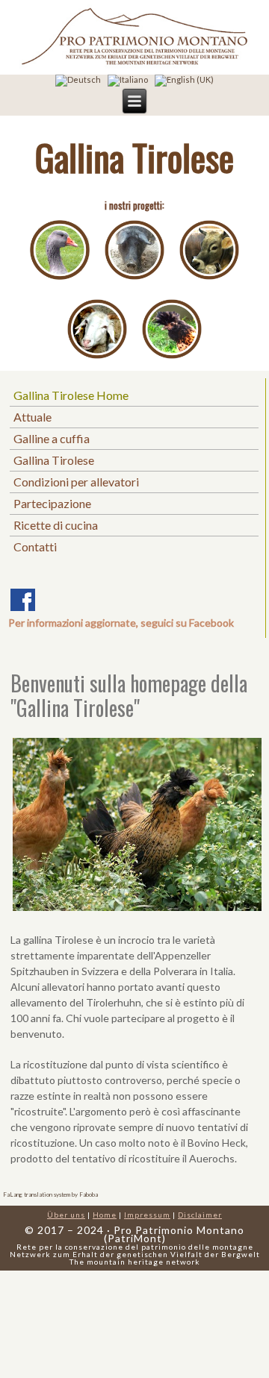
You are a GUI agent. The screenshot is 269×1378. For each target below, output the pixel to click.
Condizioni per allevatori (76, 482)
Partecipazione (52, 503)
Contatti (35, 546)
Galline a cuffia (51, 438)
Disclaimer (200, 1214)
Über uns (66, 1214)
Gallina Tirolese (53, 460)
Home (105, 1214)
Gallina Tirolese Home (71, 395)
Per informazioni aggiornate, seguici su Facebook (121, 622)
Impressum (147, 1214)
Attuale (32, 417)
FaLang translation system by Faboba (50, 1194)
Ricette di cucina (55, 525)
